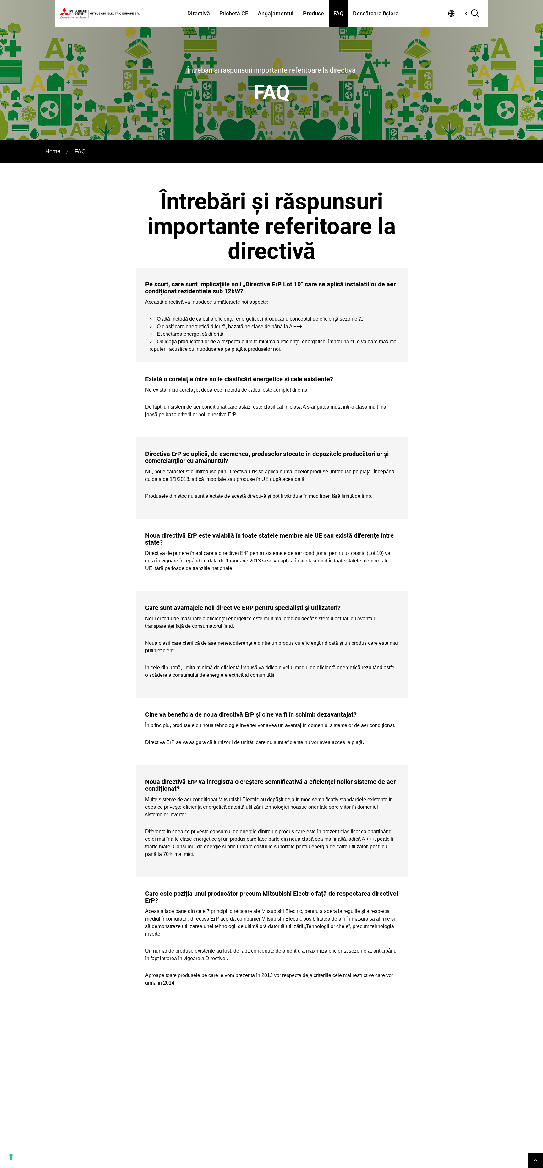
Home (52, 151)
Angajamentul (275, 13)
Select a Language (451, 13)
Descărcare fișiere (375, 13)
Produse (313, 13)
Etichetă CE (233, 13)
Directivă (198, 13)
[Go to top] (535, 1160)
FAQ (338, 13)
